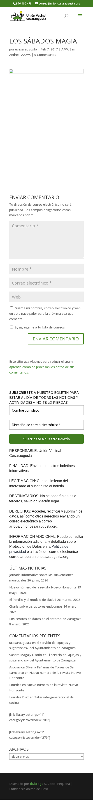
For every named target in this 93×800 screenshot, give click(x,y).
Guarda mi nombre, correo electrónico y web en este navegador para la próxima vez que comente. (45, 313)
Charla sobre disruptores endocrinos (36, 606)
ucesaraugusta (26, 49)
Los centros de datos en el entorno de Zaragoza (45, 619)
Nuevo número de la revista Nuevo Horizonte (43, 587)
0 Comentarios (45, 54)
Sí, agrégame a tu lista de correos (39, 327)
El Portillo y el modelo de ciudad (32, 599)
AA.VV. (26, 54)
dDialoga (36, 784)
